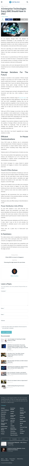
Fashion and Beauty (4, 429)
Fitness (2, 433)
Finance (3, 431)
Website (3, 320)
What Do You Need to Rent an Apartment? (17, 380)
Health (12, 413)
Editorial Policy (20, 458)
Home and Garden (12, 416)
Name (3, 308)
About (2, 458)
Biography (3, 414)
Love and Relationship (13, 428)
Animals (3, 408)
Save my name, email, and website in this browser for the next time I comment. (14, 327)
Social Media (23, 421)
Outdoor (22, 410)
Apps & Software (5, 410)
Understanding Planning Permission (15, 385)
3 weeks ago (10, 350)
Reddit (21, 419)
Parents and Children (23, 412)
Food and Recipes (12, 409)
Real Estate (22, 417)
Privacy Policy (12, 458)
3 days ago (10, 342)
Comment (3, 291)
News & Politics (14, 435)
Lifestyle (12, 426)
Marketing (12, 431)
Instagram (12, 418)
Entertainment (4, 426)
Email (2, 314)
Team (6, 458)
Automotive (3, 412)
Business (6, 6)
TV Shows (22, 431)
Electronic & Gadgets (4, 424)
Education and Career (4, 420)
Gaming (12, 411)
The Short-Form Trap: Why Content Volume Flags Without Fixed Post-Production (15, 355)
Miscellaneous (13, 433)
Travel (21, 429)
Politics (21, 415)
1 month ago (10, 369)
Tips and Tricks (23, 427)
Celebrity (3, 418)
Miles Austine (5, 16)
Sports (21, 423)
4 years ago (10, 387)
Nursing (21, 408)
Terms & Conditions (5, 460)
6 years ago (10, 382)
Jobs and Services (12, 421)
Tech (21, 425)
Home (2, 6)
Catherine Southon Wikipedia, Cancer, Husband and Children (16, 449)
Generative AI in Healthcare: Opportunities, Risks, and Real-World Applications (17, 367)
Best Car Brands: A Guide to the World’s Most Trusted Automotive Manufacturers (17, 373)
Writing (21, 433)
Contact (12, 460)
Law (11, 424)
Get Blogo (10, 462)
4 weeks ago (10, 357)
